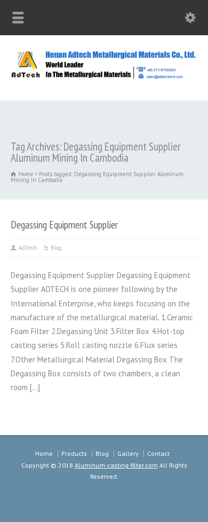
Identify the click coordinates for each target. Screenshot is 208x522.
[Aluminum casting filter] (104, 77)
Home (44, 453)
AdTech (28, 247)
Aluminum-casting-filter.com (116, 465)
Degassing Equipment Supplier (64, 224)
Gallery (128, 453)
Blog (56, 247)
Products (74, 453)
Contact (158, 453)
